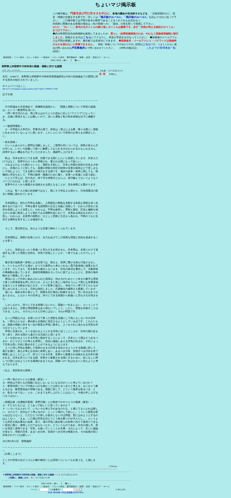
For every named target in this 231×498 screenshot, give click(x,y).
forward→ (18, 70)
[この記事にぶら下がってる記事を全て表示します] (6, 479)
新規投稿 (7, 57)
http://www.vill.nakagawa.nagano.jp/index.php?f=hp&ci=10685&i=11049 (30, 89)
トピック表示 (58, 57)
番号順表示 (72, 57)
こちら (87, 37)
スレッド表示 (33, 57)
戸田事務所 (78, 47)
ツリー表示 (19, 57)
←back (4, 70)
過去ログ (97, 57)
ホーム (106, 57)
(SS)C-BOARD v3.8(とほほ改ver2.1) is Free (65, 492)
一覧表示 (45, 57)
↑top (12, 70)
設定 (88, 57)
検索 (82, 57)
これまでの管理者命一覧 (161, 47)
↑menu (8, 70)
